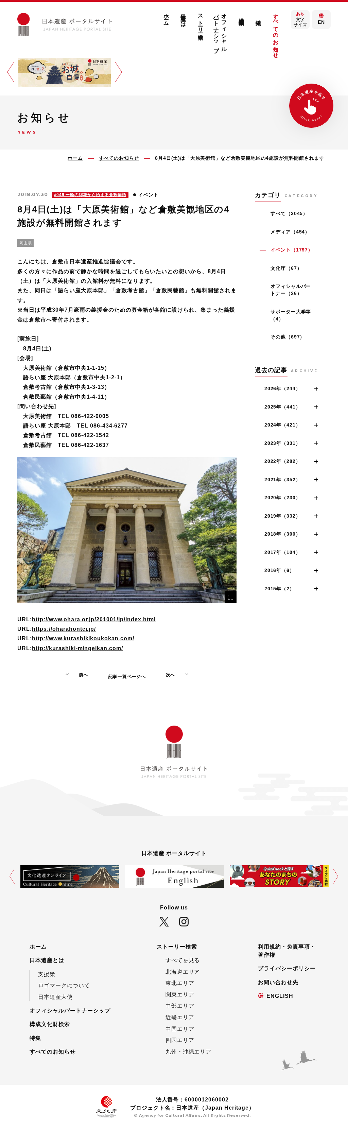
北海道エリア (183, 972)
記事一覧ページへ (127, 676)
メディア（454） (290, 232)
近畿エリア (180, 1017)
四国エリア (180, 1040)
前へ (83, 674)
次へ (170, 674)
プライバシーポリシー (287, 968)
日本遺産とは (183, 17)
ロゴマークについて (64, 985)
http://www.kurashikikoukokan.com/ (83, 638)
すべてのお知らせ (276, 33)
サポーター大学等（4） (291, 315)
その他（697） (288, 337)
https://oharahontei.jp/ (64, 629)
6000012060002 (207, 1099)
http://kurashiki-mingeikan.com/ (77, 648)
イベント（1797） (292, 250)
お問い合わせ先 (278, 982)
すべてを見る (183, 960)
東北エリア (180, 983)
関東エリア (180, 994)
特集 (35, 1038)
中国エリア (180, 1029)
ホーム (166, 16)
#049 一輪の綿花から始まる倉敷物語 (90, 194)
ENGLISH (279, 996)
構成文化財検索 (241, 15)
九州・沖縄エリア (189, 1051)
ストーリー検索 (200, 20)
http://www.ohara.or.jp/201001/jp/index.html (94, 619)
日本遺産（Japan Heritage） (215, 1108)
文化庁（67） (286, 268)
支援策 (46, 974)
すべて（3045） (289, 213)
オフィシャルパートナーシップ (220, 30)
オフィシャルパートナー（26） (291, 289)
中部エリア (180, 1006)
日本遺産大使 (55, 997)
